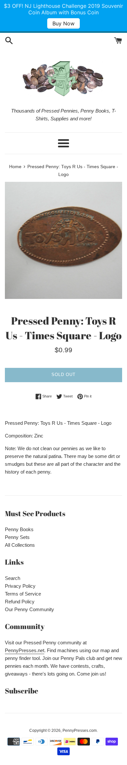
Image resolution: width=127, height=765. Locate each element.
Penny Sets (17, 537)
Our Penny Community (29, 609)
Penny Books (19, 529)
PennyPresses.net (24, 650)
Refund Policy (20, 601)
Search (12, 578)
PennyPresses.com (80, 730)
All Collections (20, 545)
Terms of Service (23, 594)
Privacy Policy (20, 586)
